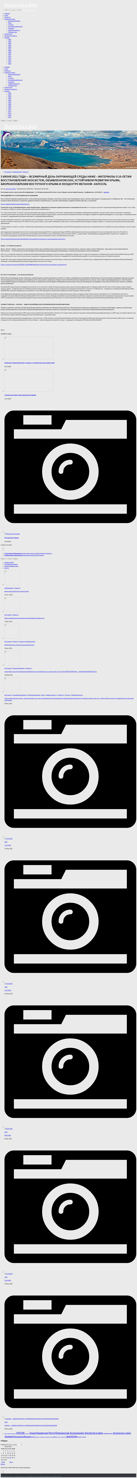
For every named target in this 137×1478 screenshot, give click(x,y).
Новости (25, 172)
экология (71, 1436)
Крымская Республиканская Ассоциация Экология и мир (69, 1433)
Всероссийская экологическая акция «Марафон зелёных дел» (24, 618)
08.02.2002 (7, 1135)
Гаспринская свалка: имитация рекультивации (20, 395)
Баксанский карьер (12, 1433)
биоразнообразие (22, 1436)
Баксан (5, 1433)
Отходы (10, 25)
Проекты (7, 17)
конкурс (59, 1437)
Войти (3, 1464)
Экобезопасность (14, 30)
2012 (9, 58)
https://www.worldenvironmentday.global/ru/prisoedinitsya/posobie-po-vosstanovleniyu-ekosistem (33, 239)
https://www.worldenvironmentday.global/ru (15, 204)
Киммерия (27, 1433)
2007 (9, 49)
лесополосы (63, 1437)
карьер (54, 1437)
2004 (9, 43)
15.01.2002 (7, 990)
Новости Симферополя (27, 641)
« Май (3, 1462)
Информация (17, 172)
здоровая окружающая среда (46, 1437)
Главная (7, 13)
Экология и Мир (10, 189)
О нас (6, 15)
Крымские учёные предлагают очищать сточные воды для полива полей (29, 363)
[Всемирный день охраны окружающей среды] (11, 638)
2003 (9, 41)
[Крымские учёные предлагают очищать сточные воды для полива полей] (28, 359)
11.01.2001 (7, 845)
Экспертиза (8, 34)
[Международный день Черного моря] (11, 585)
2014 (9, 62)
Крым (33, 1433)
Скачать (106, 192)
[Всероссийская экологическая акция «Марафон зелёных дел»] (11, 611)
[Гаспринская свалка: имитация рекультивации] (28, 391)
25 (10, 1457)
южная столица (81, 1437)
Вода (10, 23)
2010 (9, 54)
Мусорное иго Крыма (11, 538)
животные (37, 1437)
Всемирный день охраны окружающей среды (19, 645)
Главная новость (51, 695)
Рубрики (3, 1444)
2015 (9, 64)
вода (33, 1437)
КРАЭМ (20, 1433)
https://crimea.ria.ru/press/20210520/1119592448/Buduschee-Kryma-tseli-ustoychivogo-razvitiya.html (34, 264)
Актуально (8, 172)
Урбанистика (12, 32)
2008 (9, 51)
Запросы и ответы (10, 36)
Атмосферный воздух (15, 26)
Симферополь (107, 1433)
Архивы (7, 38)
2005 (9, 45)
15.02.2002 (7, 1280)
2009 (9, 52)
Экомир (8, 1436)
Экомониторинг (9, 19)
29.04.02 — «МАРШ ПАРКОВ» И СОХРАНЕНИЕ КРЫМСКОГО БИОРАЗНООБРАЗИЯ (30, 1425)
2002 (9, 39)
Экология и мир (20, 4)
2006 (9, 47)
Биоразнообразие (14, 21)
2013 (9, 60)
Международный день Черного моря (16, 591)
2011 (9, 56)
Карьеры (11, 28)
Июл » (11, 1462)
